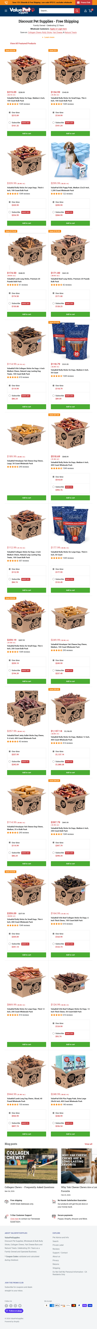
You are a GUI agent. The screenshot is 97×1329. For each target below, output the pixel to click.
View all (89, 1144)
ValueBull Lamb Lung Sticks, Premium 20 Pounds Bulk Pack (23, 280)
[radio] (10, 112)
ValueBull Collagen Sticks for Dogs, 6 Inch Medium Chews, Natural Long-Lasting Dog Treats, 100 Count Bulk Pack (24, 555)
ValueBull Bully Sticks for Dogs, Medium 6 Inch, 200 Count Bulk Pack (70, 829)
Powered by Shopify (12, 1322)
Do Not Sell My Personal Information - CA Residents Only (70, 1273)
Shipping (56, 1268)
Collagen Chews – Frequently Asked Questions (29, 1187)
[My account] (85, 10)
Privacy (56, 1260)
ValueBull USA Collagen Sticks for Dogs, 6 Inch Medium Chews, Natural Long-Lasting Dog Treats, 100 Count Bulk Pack (25, 371)
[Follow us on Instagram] (15, 1305)
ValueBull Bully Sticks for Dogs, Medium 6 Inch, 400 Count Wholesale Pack (70, 463)
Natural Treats (71, 32)
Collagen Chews (34, 32)
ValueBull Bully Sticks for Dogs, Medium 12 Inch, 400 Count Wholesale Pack (70, 738)
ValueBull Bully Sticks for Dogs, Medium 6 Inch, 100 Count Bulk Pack (26, 99)
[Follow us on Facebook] (6, 1305)
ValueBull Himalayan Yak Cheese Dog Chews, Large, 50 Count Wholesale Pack (25, 462)
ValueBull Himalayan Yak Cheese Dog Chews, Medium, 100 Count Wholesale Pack (69, 645)
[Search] (77, 10)
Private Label (58, 1245)
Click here (14, 1219)
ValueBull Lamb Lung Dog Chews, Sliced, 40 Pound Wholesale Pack (24, 1100)
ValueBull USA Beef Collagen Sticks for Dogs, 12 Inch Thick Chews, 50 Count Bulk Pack (70, 1010)
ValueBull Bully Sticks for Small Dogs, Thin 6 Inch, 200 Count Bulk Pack (25, 647)
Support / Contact (60, 1253)
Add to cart (26, 133)
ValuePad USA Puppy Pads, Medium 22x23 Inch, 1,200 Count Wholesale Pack (70, 189)
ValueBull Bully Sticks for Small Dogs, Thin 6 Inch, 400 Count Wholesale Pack (25, 920)
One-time (16, 112)
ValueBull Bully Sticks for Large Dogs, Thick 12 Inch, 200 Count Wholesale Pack (26, 1010)
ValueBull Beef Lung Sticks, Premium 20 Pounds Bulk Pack (70, 280)
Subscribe (21, 122)
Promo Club (85, 2)
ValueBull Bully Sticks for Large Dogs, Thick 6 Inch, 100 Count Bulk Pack (25, 189)
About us (56, 1256)
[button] (13, 104)
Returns (56, 1264)
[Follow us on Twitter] (11, 1305)
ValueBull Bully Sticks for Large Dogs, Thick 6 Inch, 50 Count (69, 553)
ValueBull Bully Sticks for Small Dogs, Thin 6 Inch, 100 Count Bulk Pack (68, 99)
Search (55, 1241)
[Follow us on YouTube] (20, 1305)
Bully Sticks (47, 32)
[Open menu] (6, 11)
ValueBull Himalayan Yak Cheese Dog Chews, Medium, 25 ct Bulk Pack (25, 828)
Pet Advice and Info (61, 1237)
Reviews (56, 1249)
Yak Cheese (57, 32)
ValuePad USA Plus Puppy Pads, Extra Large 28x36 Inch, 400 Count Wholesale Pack (68, 1100)
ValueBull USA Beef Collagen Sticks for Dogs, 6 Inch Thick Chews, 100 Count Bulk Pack (70, 919)
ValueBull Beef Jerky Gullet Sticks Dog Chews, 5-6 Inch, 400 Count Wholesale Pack (25, 736)
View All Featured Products (23, 43)
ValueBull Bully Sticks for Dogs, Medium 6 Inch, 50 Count (70, 371)
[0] (90, 10)
